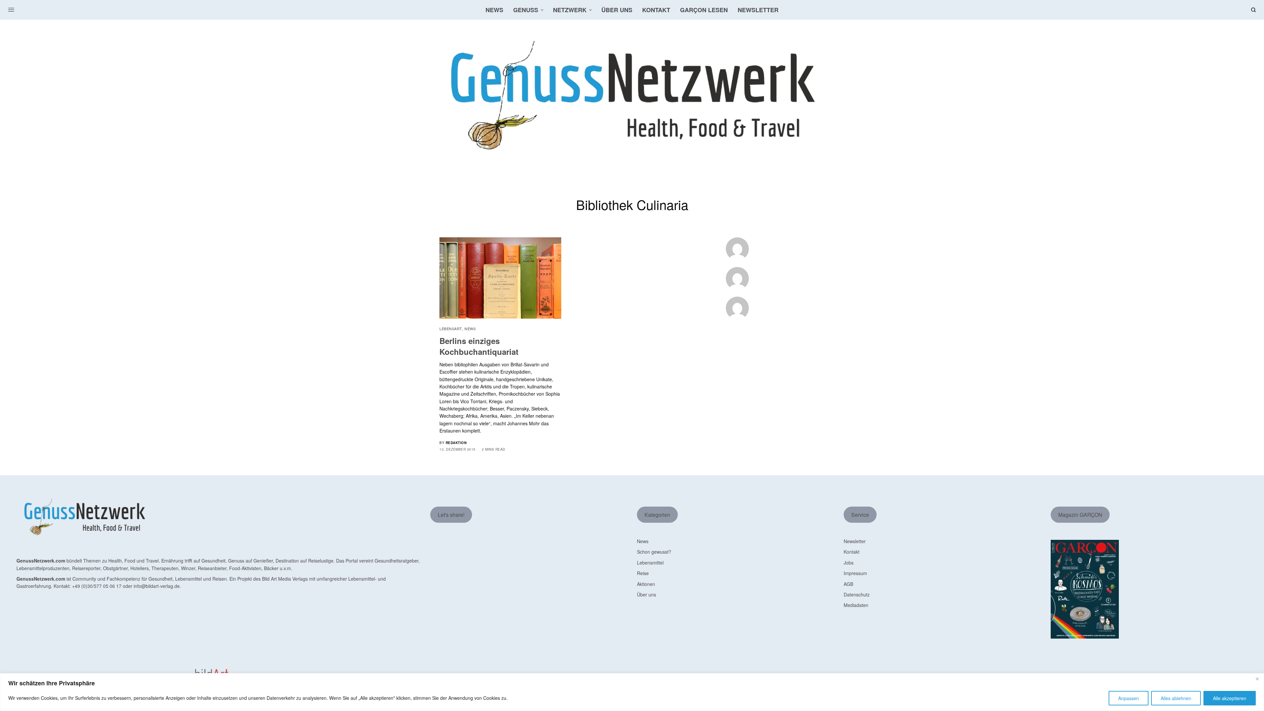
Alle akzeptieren (1229, 698)
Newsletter (855, 541)
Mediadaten (856, 605)
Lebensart (450, 328)
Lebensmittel (650, 562)
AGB (848, 584)
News (470, 328)
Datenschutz (857, 594)
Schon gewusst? (654, 551)
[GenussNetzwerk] (631, 95)
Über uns (646, 594)
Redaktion (456, 442)
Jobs (849, 562)
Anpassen (1128, 698)
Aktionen (646, 584)
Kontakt (851, 551)
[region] (632, 692)
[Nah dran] (1257, 679)
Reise (643, 573)
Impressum (855, 573)
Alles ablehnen (1176, 698)
